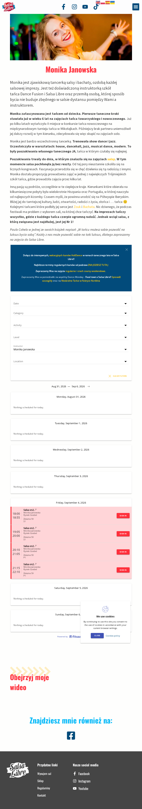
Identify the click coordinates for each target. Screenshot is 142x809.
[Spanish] (107, 2)
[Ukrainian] (112, 2)
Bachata (88, 207)
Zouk (77, 207)
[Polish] (103, 2)
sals (111, 159)
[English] (98, 2)
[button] (135, 6)
